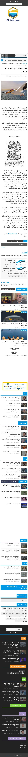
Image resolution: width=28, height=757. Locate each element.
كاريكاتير (25, 618)
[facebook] (17, 1)
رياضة (8, 60)
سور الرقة (18, 613)
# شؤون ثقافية (11, 241)
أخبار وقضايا (24, 608)
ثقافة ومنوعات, (15, 76)
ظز (26, 616)
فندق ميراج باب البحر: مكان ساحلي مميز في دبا (10, 550)
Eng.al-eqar (23, 747)
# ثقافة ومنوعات (18, 241)
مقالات (20, 618)
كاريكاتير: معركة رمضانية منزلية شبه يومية (11, 567)
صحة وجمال (4, 613)
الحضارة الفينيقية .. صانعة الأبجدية (13, 503)
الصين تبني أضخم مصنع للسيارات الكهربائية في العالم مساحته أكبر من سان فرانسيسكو (10, 644)
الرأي (26, 611)
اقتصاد (4, 608)
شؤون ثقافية (11, 63)
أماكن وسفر (20, 611)
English (18, 621)
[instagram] (13, 1)
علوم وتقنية (21, 616)
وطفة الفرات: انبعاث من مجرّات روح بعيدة (11, 451)
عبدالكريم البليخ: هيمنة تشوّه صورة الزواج (11, 416)
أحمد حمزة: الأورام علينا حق (14, 403)
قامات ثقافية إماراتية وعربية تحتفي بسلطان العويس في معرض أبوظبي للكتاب (14, 342)
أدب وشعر (10, 608)
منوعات (15, 618)
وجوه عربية (24, 621)
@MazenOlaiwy (12, 233)
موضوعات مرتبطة (21, 289)
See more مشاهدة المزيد (7, 289)
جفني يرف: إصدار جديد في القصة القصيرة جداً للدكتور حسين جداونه (14, 324)
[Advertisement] (14, 39)
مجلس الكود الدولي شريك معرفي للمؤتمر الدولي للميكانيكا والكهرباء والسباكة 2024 (10, 652)
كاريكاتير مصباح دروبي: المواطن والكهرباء (11, 579)
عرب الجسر (23, 743)
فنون (16, 616)
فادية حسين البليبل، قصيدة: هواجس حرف (11, 445)
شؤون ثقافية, (9, 76)
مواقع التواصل (14, 481)
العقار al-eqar (23, 745)
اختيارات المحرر (17, 608)
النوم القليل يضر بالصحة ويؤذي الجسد (12, 497)
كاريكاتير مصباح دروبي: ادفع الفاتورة (12, 573)
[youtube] (11, 1)
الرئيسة (25, 63)
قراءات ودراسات (9, 616)
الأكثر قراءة (23, 481)
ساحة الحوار (24, 613)
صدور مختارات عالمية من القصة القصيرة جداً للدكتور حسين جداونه (14, 306)
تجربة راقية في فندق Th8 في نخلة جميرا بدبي (10, 543)
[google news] (15, 386)
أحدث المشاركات (5, 481)
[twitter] (15, 1)
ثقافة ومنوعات (19, 63)
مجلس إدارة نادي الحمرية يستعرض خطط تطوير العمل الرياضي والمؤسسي (10, 685)
